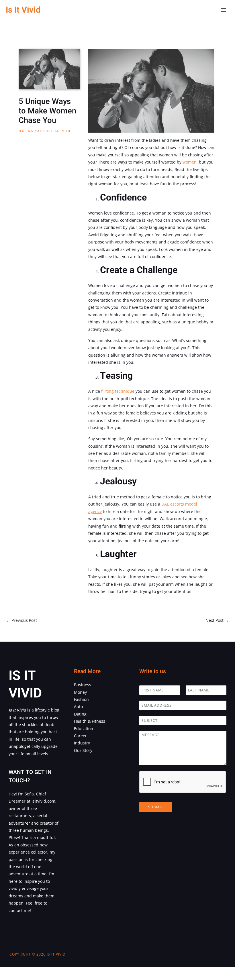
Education (83, 728)
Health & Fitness (89, 721)
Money (80, 692)
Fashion (81, 699)
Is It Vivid (23, 10)
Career (80, 735)
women (190, 162)
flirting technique (117, 391)
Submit (155, 806)
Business (82, 684)
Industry (82, 743)
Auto (78, 706)
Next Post (217, 620)
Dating (26, 131)
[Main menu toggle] (224, 10)
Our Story (83, 750)
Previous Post (21, 620)
